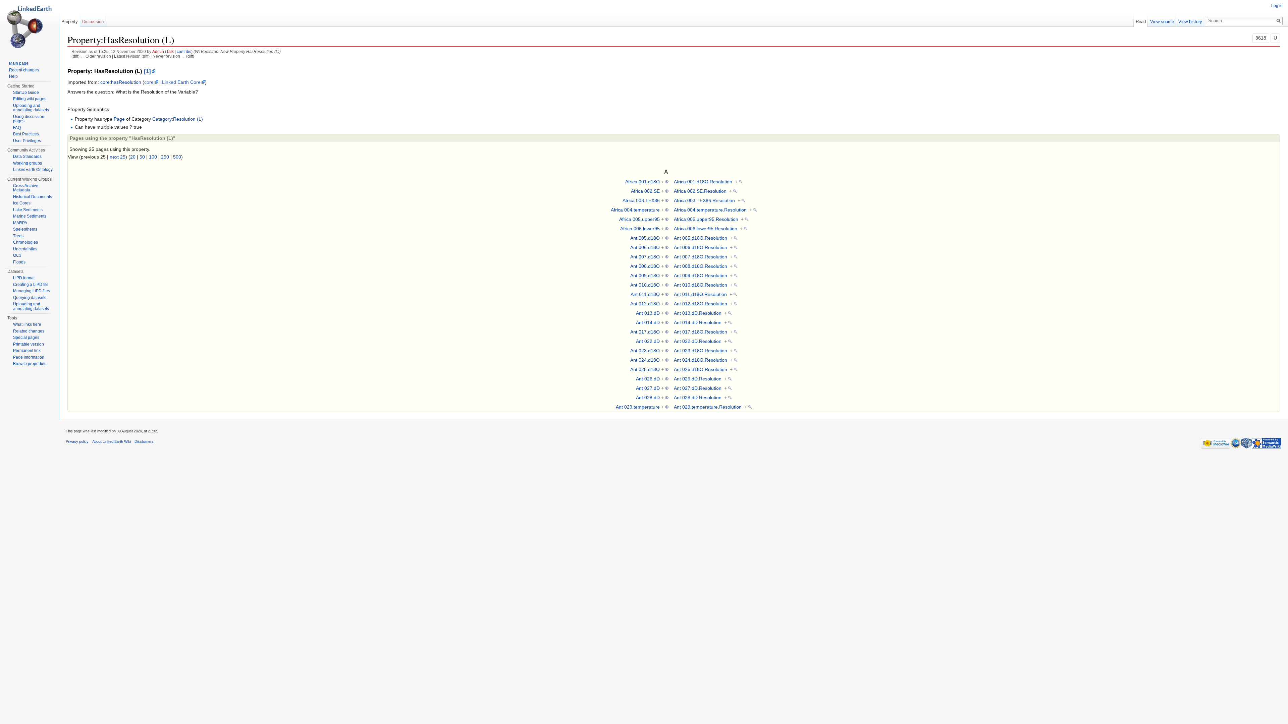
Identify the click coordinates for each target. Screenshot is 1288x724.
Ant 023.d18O (645, 350)
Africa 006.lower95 (640, 228)
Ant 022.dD (648, 341)
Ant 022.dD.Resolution (697, 341)
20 (133, 157)
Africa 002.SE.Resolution (700, 191)
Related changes (28, 331)
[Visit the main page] (29, 27)
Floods (19, 262)
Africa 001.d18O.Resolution (703, 181)
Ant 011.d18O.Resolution (700, 294)
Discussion (93, 21)
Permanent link (27, 350)
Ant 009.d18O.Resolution (700, 275)
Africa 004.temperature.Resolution (710, 210)
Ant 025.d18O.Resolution (700, 369)
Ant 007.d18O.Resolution (700, 256)
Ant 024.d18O (645, 360)
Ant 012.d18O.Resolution (700, 303)
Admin (158, 51)
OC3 (17, 255)
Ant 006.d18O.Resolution (700, 247)
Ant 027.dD (648, 388)
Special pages (26, 337)
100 (153, 157)
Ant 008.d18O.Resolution (700, 266)
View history (1190, 21)
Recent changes (24, 70)
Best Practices (26, 134)
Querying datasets (29, 297)
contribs (184, 51)
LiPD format (24, 278)
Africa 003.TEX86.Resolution (704, 200)
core (149, 82)
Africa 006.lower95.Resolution (705, 228)
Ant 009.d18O (645, 275)
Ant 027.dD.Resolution (697, 388)
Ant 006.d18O (645, 247)
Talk (170, 51)
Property (69, 21)
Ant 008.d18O (645, 266)
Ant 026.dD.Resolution (697, 378)
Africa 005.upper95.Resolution (706, 219)
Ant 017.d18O (645, 332)
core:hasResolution (120, 82)
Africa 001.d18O (642, 181)
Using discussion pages (28, 119)
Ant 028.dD (648, 397)
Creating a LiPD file (31, 284)
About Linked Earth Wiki (111, 441)
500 (177, 157)
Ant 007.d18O (645, 256)
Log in (1277, 5)
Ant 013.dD (648, 313)
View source (1162, 21)
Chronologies (25, 242)
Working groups (27, 163)
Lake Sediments (28, 209)
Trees (18, 236)
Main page (19, 63)
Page (119, 119)
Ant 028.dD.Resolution (697, 397)
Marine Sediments (29, 216)
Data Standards (27, 156)
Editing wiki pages (29, 99)
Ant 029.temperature (638, 407)
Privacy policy (77, 441)
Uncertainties (25, 249)
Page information (28, 357)
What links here (27, 324)
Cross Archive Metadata (25, 188)
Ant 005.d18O (645, 238)
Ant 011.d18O (645, 294)
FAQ (17, 127)
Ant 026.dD (648, 378)
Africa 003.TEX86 (641, 200)
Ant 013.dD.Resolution (697, 313)
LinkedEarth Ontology (33, 169)
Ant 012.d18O (645, 303)
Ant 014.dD (648, 322)
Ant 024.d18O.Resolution (700, 360)
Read (1141, 21)
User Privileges (27, 140)
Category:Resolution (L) (177, 119)
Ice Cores (22, 203)
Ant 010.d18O (645, 285)
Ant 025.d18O (645, 369)
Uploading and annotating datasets (31, 108)
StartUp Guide (26, 92)
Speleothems (25, 229)
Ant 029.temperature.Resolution (708, 407)
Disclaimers (144, 441)
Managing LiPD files (31, 291)
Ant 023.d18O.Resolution (700, 350)
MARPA (20, 223)
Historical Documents (32, 196)
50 (142, 157)
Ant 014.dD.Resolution (697, 322)
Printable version (28, 344)
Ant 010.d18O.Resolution (700, 285)
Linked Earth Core (181, 82)
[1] (147, 71)
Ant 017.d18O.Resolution (700, 332)
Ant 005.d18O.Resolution (700, 238)
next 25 (117, 157)
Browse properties (29, 363)
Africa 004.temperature (635, 210)
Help (13, 76)
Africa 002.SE (645, 191)
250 (165, 157)
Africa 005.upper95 (639, 219)
